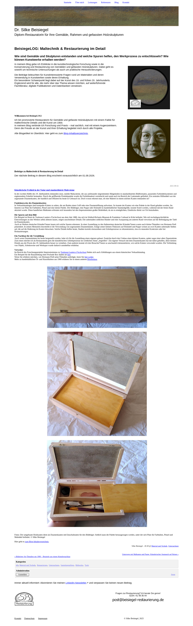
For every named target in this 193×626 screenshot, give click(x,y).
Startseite (67, 2)
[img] (96, 16)
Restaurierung (42, 565)
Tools (87, 565)
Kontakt (125, 2)
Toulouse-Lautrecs (73, 252)
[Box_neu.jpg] (96, 396)
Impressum (42, 618)
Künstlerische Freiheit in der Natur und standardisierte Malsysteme (44, 190)
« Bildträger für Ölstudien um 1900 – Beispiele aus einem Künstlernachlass (42, 556)
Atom (173, 574)
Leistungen (92, 2)
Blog (116, 2)
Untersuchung (173, 546)
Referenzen (106, 2)
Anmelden (22, 574)
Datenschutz (29, 618)
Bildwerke (79, 565)
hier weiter (89, 257)
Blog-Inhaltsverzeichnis (76, 133)
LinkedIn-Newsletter (76, 583)
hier (68, 254)
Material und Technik (159, 546)
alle (17, 565)
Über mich (79, 2)
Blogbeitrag (92, 259)
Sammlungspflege (67, 565)
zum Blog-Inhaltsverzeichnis (37, 541)
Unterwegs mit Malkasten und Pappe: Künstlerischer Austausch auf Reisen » (150, 554)
